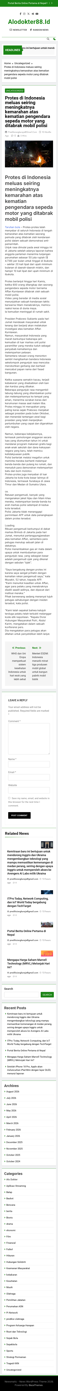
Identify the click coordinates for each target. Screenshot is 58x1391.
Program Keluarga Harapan (20, 1325)
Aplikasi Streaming (16, 1186)
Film (8, 1236)
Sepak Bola (12, 1338)
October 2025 (13, 1155)
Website (12, 785)
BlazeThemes (36, 1385)
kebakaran (11, 1274)
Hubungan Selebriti (16, 1262)
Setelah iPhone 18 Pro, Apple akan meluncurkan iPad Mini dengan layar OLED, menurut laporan (29, 1070)
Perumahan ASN (14, 1306)
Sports (9, 1350)
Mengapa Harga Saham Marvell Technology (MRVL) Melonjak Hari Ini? (26, 3)
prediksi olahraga (15, 1319)
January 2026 (13, 1136)
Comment (14, 721)
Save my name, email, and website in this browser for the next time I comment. (28, 802)
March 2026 (12, 1123)
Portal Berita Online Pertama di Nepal (26, 1050)
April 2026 (11, 1117)
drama (9, 1224)
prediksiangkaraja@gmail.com (22, 132)
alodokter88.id (29, 21)
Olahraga (10, 1293)
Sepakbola (11, 1344)
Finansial (11, 1243)
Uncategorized (14, 90)
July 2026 (11, 1098)
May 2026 (11, 1110)
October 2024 (13, 1161)
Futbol (9, 1249)
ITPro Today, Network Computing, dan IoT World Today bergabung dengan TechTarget (27, 902)
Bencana (10, 1205)
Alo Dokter (11, 1179)
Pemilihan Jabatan (15, 1300)
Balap (9, 1192)
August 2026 (12, 1091)
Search (8, 988)
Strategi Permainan (16, 1357)
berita (9, 1211)
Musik (9, 1287)
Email (12, 772)
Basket (9, 1198)
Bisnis (9, 1217)
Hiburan (10, 1255)
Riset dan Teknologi (16, 1331)
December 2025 (14, 1142)
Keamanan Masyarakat (18, 1268)
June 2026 (11, 1104)
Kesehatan (11, 1281)
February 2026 (13, 1129)
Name (12, 759)
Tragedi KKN (12, 1363)
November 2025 (14, 1148)
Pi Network (12, 1312)
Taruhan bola (12, 227)
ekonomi (10, 1230)
